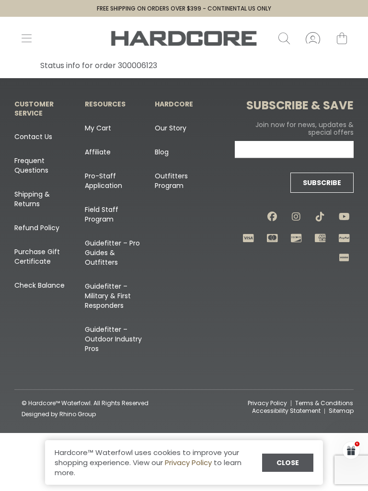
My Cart (98, 128)
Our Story (170, 128)
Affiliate (98, 152)
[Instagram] (296, 216)
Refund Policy (36, 228)
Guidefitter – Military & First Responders (108, 295)
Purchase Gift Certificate (37, 256)
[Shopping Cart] (342, 38)
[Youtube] (344, 216)
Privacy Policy (188, 462)
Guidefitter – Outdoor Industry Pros (113, 339)
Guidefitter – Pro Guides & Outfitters (112, 252)
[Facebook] (272, 216)
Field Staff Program (101, 214)
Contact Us (33, 136)
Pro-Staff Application (103, 180)
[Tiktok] (320, 216)
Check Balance (39, 285)
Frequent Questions (31, 165)
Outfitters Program (171, 180)
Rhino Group (77, 414)
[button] (351, 450)
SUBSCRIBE (322, 182)
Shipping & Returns (32, 199)
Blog (162, 152)
